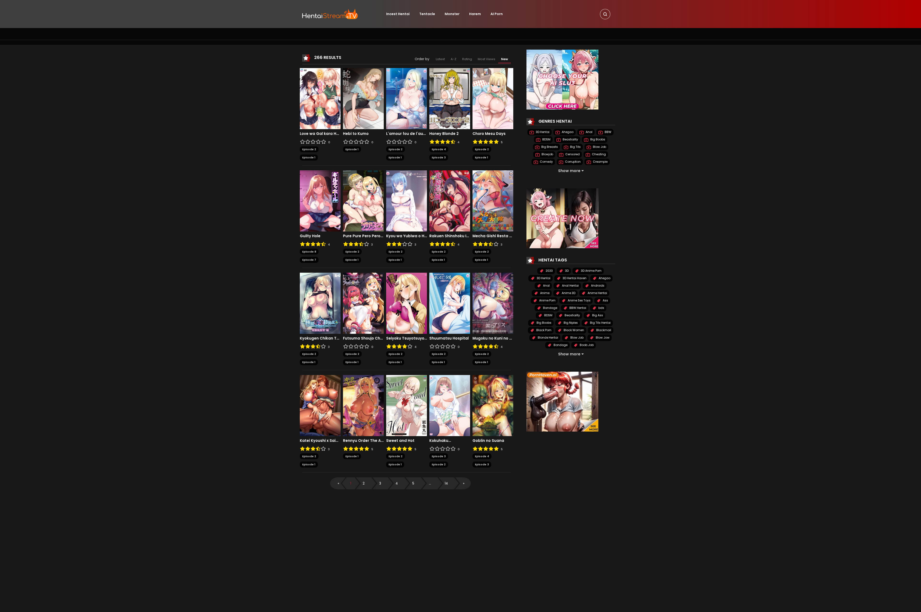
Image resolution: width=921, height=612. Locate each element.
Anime (544, 293)
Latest (440, 59)
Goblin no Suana (488, 441)
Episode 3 (439, 157)
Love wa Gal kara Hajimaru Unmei (320, 134)
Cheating (598, 154)
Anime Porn (546, 300)
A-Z (453, 59)
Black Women (573, 330)
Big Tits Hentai (600, 323)
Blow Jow (602, 337)
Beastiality (570, 139)
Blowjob (547, 154)
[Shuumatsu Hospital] (449, 302)
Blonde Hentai (547, 337)
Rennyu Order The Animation (363, 441)
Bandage (549, 308)
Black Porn (543, 330)
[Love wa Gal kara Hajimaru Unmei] (320, 98)
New (504, 59)
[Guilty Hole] (320, 200)
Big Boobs (597, 139)
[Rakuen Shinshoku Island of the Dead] (449, 200)
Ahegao (567, 132)
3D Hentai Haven (574, 278)
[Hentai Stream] (330, 13)
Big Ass (597, 315)
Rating (467, 59)
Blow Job (599, 147)
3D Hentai (542, 132)
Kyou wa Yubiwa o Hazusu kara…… (406, 236)
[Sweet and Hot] (406, 405)
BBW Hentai (577, 308)
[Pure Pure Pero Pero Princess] (363, 200)
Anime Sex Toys (578, 300)
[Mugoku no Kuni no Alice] (492, 302)
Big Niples (570, 323)
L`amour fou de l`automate (406, 134)
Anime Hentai (597, 293)
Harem (475, 14)
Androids (597, 285)
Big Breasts (549, 147)
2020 (549, 271)
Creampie (600, 162)
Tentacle (427, 14)
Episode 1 (308, 157)
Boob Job (586, 345)
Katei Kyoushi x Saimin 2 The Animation (320, 441)
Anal (588, 132)
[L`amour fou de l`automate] (406, 98)
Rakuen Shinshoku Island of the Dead (449, 236)
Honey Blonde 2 (444, 134)
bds (601, 308)
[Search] (605, 14)
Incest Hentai (398, 14)
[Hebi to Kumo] (363, 98)
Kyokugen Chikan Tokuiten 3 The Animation (320, 338)
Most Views (486, 59)
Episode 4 (439, 149)
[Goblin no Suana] (492, 405)
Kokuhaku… (440, 441)
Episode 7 (309, 260)
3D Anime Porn (591, 271)
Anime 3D (568, 293)
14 (446, 483)
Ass (605, 300)
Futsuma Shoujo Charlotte (363, 338)
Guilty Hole (310, 236)
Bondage (560, 345)
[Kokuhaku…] (449, 405)
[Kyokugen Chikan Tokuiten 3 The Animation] (320, 302)
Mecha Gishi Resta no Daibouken (492, 236)
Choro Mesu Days (489, 134)
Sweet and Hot (400, 441)
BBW (607, 132)
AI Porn (496, 14)
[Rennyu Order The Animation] (363, 405)
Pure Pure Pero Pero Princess (363, 236)
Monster (452, 14)
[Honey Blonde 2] (449, 98)
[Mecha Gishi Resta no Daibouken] (492, 200)
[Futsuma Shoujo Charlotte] (363, 302)
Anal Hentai (570, 285)
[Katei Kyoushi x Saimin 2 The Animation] (320, 405)
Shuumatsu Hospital (449, 338)
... (430, 483)
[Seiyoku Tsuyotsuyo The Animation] (406, 302)
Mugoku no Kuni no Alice (492, 338)
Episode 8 (309, 252)
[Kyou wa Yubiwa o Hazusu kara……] (406, 200)
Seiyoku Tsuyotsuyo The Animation (406, 338)
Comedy (546, 162)
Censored (572, 154)
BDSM (546, 139)
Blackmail (603, 330)
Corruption (572, 162)
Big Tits (575, 147)
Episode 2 (309, 149)
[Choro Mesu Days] (492, 98)
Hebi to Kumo (356, 134)
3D (566, 271)
